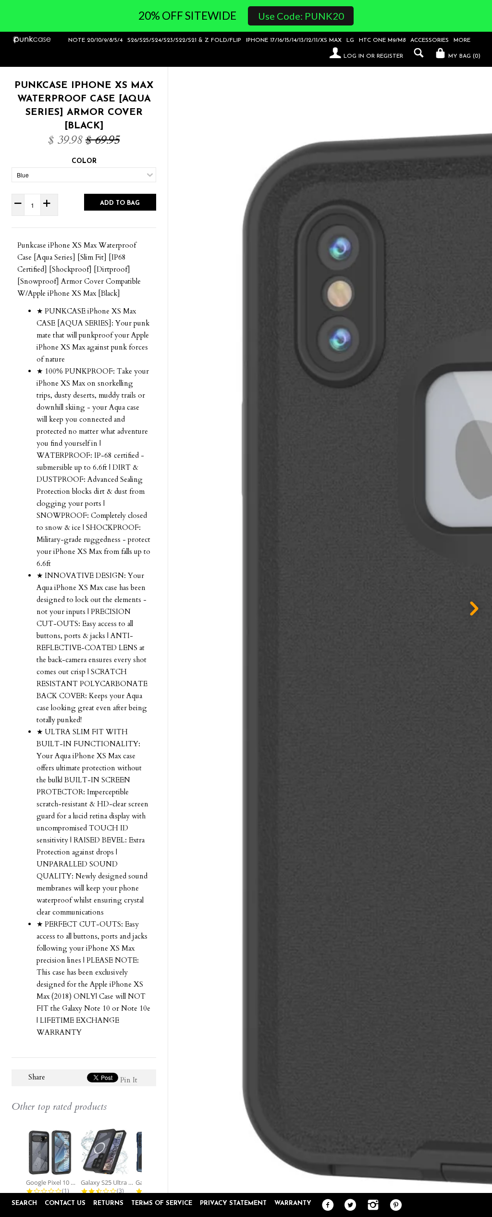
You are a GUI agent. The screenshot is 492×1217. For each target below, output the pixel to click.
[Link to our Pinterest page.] (393, 1205)
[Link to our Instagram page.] (370, 1205)
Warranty (292, 1203)
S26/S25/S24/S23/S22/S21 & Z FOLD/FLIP (184, 40)
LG (350, 40)
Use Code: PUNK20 (301, 16)
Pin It (128, 1080)
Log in (354, 56)
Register (390, 56)
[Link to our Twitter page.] (348, 1205)
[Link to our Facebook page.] (325, 1205)
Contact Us (65, 1203)
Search (24, 1203)
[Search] (416, 53)
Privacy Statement (233, 1203)
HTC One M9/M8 (382, 40)
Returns (108, 1203)
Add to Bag (120, 203)
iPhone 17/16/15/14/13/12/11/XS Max (294, 40)
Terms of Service (161, 1203)
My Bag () (463, 56)
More (462, 40)
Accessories (429, 40)
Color (84, 161)
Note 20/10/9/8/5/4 (95, 40)
